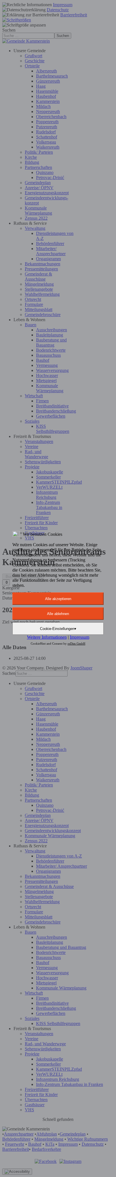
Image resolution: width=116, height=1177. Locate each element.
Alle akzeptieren (58, 599)
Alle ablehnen (58, 614)
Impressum (79, 637)
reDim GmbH (76, 643)
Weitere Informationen (47, 637)
